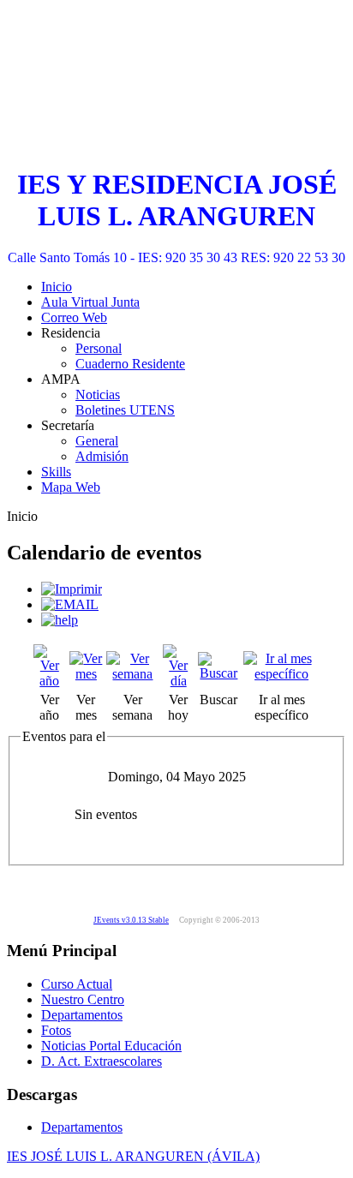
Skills (56, 471)
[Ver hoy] (178, 680)
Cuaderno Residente (130, 363)
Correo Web (74, 317)
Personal (98, 348)
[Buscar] (219, 673)
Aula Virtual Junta (90, 302)
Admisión (102, 456)
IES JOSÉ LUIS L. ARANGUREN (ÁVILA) (133, 1156)
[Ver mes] (86, 674)
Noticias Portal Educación (111, 1045)
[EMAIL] (70, 604)
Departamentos (82, 1015)
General (96, 441)
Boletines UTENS (125, 410)
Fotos (56, 1030)
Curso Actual (76, 984)
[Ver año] (49, 680)
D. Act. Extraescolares (101, 1061)
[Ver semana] (132, 674)
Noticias (97, 394)
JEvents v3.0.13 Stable (131, 920)
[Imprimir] (71, 589)
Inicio (56, 286)
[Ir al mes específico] (281, 674)
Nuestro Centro (82, 999)
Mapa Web (70, 487)
